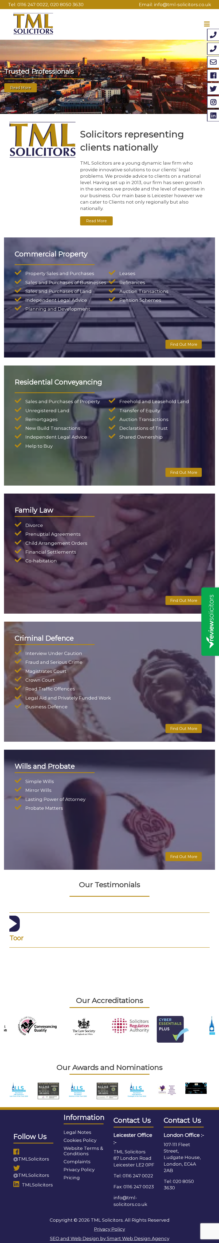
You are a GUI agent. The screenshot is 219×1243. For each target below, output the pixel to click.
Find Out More (183, 344)
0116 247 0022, (33, 4)
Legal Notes (77, 1132)
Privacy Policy (79, 1169)
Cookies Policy (80, 1140)
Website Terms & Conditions (83, 1151)
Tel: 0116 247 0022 (133, 1175)
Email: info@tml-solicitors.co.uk (175, 4)
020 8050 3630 (67, 4)
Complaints (77, 1161)
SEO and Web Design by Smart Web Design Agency (109, 1238)
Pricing (72, 1177)
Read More (20, 89)
